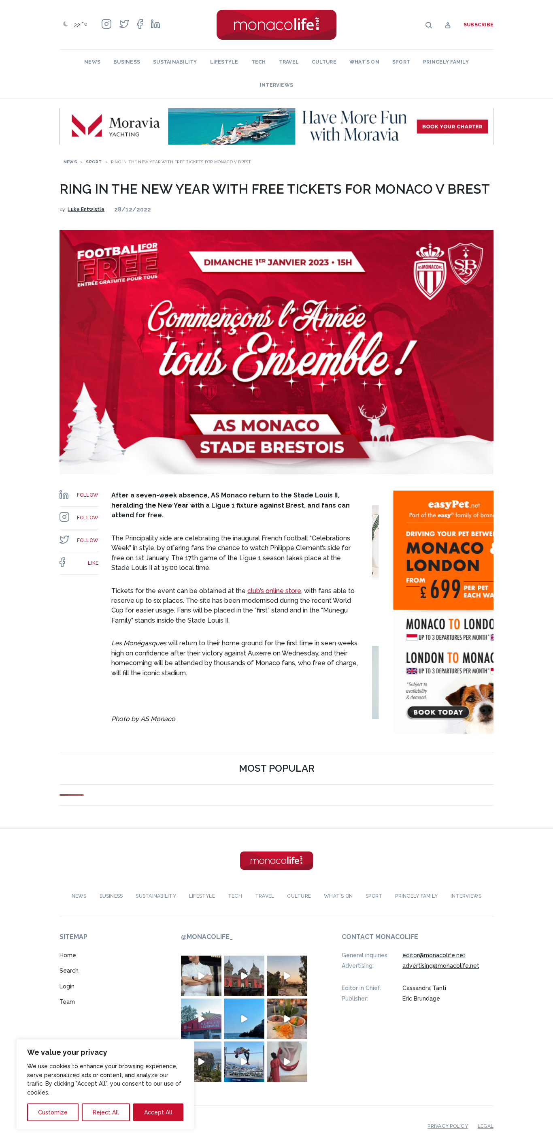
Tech (258, 62)
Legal (485, 1126)
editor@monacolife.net (434, 955)
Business (126, 62)
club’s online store (274, 591)
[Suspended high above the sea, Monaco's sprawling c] (201, 1061)
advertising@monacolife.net (440, 965)
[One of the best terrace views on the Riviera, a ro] (287, 1019)
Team (67, 1002)
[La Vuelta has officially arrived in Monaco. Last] (244, 976)
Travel (289, 62)
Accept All (158, 1112)
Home (68, 955)
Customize (53, 1112)
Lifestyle (224, 62)
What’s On (364, 62)
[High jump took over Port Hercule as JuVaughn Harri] (244, 1061)
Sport (401, 62)
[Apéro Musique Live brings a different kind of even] (201, 1019)
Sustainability (175, 62)
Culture (324, 62)
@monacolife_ (207, 937)
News (92, 62)
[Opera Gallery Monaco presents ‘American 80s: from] (287, 1061)
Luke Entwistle (86, 209)
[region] (105, 1084)
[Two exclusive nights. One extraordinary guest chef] (201, 976)
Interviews (276, 85)
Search (69, 970)
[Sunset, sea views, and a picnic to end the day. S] (287, 976)
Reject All (106, 1112)
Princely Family (446, 62)
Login (67, 986)
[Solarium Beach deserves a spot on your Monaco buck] (244, 1019)
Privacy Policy (448, 1126)
